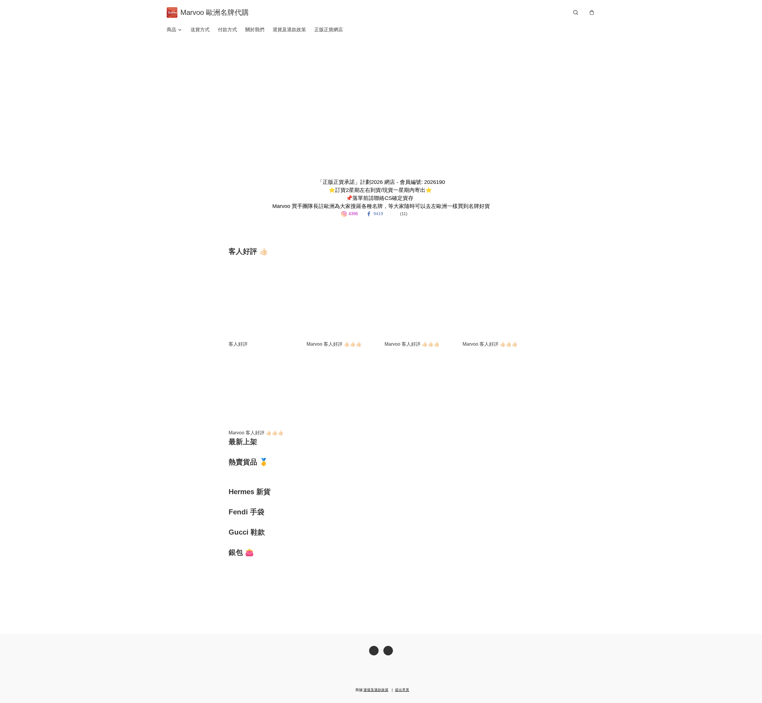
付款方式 (227, 29)
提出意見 (402, 690)
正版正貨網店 (328, 29)
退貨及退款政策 (289, 29)
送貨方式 (200, 29)
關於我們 (254, 29)
